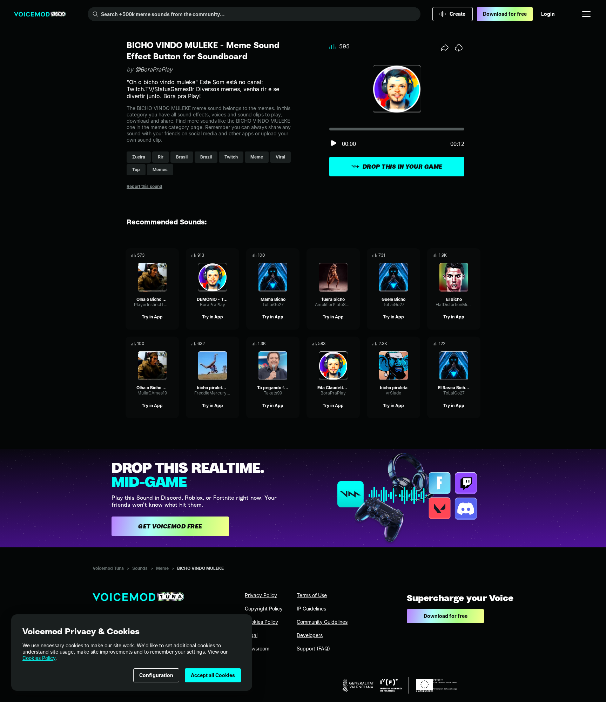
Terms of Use (312, 595)
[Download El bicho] (475, 255)
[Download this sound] (458, 47)
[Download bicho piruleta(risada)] (234, 343)
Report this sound (144, 186)
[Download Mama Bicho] (294, 255)
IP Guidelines (311, 609)
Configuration (156, 675)
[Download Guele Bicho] (415, 255)
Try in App (152, 316)
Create (457, 14)
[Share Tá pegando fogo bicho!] (284, 343)
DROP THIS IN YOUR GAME (403, 166)
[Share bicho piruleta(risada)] (224, 343)
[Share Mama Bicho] (284, 255)
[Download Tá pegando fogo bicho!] (294, 343)
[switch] (333, 143)
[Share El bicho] (465, 255)
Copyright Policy (264, 609)
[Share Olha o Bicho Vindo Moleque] (164, 255)
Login (548, 14)
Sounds (140, 568)
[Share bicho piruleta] (405, 343)
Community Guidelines (322, 622)
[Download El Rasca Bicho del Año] (475, 343)
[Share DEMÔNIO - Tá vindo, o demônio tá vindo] (224, 255)
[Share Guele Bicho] (405, 255)
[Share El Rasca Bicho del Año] (465, 343)
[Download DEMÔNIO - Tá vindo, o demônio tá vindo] (234, 255)
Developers (310, 635)
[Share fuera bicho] (345, 255)
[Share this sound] (444, 47)
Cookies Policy (38, 658)
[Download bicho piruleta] (415, 343)
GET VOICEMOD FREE (170, 526)
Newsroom (257, 649)
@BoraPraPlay (154, 69)
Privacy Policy (261, 595)
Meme (162, 568)
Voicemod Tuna (108, 568)
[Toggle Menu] (586, 14)
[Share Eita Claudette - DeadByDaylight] (345, 343)
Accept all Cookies (213, 675)
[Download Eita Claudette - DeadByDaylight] (354, 343)
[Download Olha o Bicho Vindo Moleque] (173, 255)
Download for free (505, 14)
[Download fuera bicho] (354, 255)
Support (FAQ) (313, 649)
